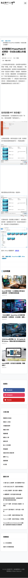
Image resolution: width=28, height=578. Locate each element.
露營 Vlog (5, 457)
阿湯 (17, 58)
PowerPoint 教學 (16, 256)
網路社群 (5, 441)
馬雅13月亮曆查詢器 (8, 547)
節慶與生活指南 (7, 418)
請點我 (17, 250)
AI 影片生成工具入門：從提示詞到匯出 (13, 486)
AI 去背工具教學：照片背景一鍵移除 (12, 490)
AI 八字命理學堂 (7, 543)
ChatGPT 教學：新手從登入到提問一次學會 (13, 504)
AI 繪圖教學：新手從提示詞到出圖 (12, 494)
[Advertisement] (14, 20)
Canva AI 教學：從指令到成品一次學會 (13, 519)
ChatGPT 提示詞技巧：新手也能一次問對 (13, 510)
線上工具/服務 (7, 445)
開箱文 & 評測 (6, 422)
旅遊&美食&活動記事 (8, 453)
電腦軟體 (5, 433)
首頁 (2, 40)
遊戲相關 (5, 460)
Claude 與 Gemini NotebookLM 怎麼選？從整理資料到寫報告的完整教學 (13, 523)
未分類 (5, 464)
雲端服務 (5, 449)
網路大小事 (6, 437)
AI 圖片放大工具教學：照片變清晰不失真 (13, 483)
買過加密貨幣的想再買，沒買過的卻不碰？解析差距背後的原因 (13, 499)
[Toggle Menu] (25, 3)
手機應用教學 (6, 426)
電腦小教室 (8, 40)
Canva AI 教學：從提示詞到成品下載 (13, 515)
